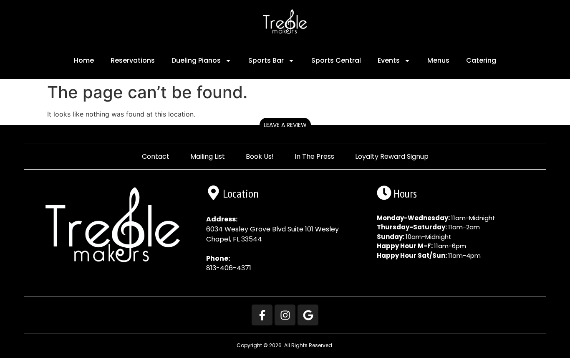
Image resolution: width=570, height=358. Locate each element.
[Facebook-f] (262, 315)
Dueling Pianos (196, 60)
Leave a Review (285, 125)
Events (389, 60)
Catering (481, 60)
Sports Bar (266, 60)
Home (84, 60)
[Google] (308, 315)
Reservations (133, 60)
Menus (438, 60)
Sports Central (336, 60)
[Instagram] (285, 315)
